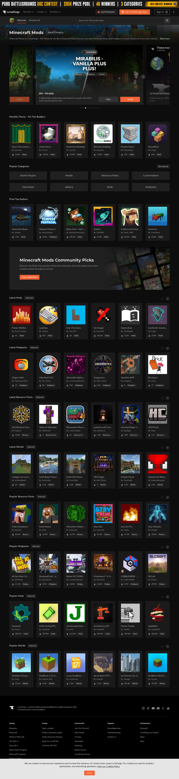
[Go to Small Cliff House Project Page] (76, 470)
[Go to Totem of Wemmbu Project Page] (49, 420)
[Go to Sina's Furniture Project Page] (76, 321)
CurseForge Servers (82, 754)
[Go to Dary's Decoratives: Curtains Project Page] (21, 140)
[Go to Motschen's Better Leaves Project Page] (76, 520)
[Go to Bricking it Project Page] (158, 371)
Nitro (142, 741)
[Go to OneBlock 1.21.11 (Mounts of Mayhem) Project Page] (49, 669)
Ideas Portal (79, 733)
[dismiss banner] (174, 3)
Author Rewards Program (52, 737)
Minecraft (13, 733)
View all (29, 298)
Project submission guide (52, 733)
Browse (27, 12)
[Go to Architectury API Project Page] (103, 619)
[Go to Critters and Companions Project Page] (130, 222)
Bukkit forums (80, 750)
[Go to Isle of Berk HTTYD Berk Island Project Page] (103, 669)
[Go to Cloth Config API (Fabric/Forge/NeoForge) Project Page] (49, 619)
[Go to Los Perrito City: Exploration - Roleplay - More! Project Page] (130, 669)
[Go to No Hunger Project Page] (103, 321)
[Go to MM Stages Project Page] (103, 470)
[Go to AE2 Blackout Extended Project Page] (21, 420)
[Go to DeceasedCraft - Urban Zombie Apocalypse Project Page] (49, 569)
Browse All (34, 20)
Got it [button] (89, 773)
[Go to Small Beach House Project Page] (49, 470)
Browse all (163, 166)
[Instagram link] (143, 708)
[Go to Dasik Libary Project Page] (130, 321)
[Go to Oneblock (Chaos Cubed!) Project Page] (21, 669)
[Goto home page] (11, 12)
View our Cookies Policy (108, 766)
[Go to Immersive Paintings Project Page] (76, 140)
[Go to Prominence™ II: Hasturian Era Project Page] (103, 569)
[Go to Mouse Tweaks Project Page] (130, 619)
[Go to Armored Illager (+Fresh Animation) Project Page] (130, 420)
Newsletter (79, 741)
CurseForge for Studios (149, 733)
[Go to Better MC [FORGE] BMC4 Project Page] (76, 569)
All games (13, 728)
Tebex (142, 737)
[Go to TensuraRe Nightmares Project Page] (76, 371)
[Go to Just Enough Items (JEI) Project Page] (76, 619)
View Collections (29, 277)
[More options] (173, 12)
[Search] (167, 20)
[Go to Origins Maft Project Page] (21, 371)
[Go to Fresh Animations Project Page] (21, 520)
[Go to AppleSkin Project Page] (158, 619)
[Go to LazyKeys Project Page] (49, 321)
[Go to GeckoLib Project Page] (21, 619)
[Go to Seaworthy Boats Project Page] (21, 222)
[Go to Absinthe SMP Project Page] (130, 371)
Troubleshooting (113, 733)
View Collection (122, 99)
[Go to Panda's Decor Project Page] (130, 140)
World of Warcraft (16, 737)
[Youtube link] (153, 708)
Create (40, 12)
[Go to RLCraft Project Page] (158, 569)
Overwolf (144, 728)
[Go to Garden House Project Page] (130, 470)
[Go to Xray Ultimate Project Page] (158, 520)
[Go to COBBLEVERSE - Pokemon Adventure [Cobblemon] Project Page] (130, 569)
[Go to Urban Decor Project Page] (49, 140)
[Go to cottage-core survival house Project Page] (21, 470)
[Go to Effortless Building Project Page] (103, 140)
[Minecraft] (12, 20)
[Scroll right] (168, 299)
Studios (54, 12)
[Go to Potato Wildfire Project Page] (21, 321)
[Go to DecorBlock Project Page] (158, 140)
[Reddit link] (168, 708)
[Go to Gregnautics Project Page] (103, 371)
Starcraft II (13, 746)
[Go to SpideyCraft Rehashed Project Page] (158, 470)
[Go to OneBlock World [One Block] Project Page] (158, 669)
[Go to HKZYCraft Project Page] (158, 420)
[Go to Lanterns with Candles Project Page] (103, 420)
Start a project (48, 728)
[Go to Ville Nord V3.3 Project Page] (49, 371)
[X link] (163, 708)
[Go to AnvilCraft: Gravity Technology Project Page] (158, 321)
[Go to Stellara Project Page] (103, 222)
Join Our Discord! (82, 728)
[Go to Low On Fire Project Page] (130, 520)
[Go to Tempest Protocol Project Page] (49, 222)
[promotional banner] (89, 4)
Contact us (111, 737)
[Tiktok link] (148, 708)
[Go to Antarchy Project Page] (158, 222)
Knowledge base (114, 728)
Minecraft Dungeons (17, 754)
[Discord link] (158, 708)
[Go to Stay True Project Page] (103, 520)
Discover (21, 20)
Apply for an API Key (50, 741)
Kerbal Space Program (18, 750)
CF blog (78, 737)
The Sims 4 (13, 741)
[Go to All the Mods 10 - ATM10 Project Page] (21, 569)
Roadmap (78, 746)
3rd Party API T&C (49, 746)
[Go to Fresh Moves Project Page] (49, 520)
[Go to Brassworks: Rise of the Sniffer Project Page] (76, 420)
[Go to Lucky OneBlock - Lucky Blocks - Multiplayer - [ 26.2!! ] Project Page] (76, 669)
